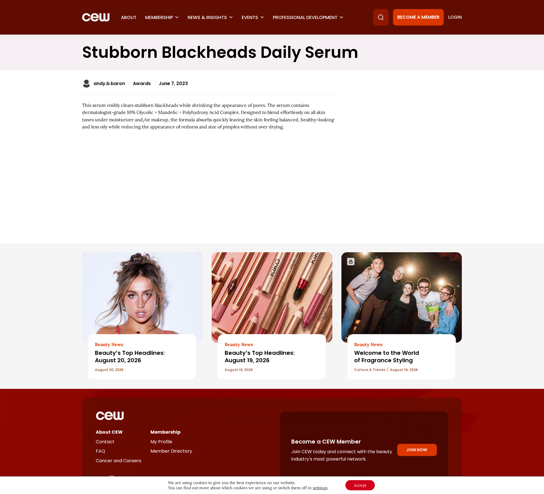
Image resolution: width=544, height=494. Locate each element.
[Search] (380, 17)
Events (250, 17)
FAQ (100, 451)
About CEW (109, 432)
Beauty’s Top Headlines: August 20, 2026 (130, 356)
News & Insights (207, 17)
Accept (360, 485)
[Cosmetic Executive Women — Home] (96, 17)
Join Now (416, 450)
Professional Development (305, 17)
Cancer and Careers (118, 460)
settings (320, 487)
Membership (159, 17)
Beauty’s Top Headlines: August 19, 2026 (260, 356)
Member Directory (171, 451)
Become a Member (418, 17)
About (129, 17)
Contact (105, 441)
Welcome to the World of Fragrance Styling (386, 356)
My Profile (161, 441)
